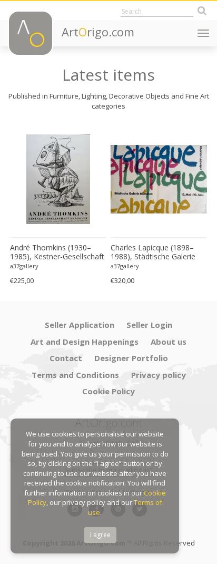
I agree (100, 534)
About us (168, 341)
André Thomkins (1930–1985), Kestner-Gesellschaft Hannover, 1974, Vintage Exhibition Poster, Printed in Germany (57, 252)
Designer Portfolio (131, 358)
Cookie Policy (108, 391)
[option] (58, 206)
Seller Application (79, 324)
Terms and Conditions (75, 374)
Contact (66, 358)
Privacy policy (158, 374)
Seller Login (149, 324)
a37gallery (24, 266)
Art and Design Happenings (85, 341)
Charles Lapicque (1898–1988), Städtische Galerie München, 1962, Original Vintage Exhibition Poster (153, 252)
